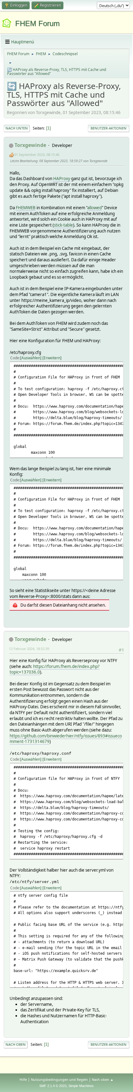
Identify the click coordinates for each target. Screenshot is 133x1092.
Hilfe (23, 1079)
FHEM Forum (37, 23)
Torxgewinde (30, 145)
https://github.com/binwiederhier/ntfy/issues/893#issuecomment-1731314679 (66, 739)
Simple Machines (81, 1086)
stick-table (63, 225)
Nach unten (17, 128)
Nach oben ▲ (103, 1079)
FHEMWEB (26, 207)
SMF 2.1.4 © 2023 (52, 1086)
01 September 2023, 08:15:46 (36, 154)
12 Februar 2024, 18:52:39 (29, 648)
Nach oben (16, 1044)
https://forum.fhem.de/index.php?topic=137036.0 (55, 669)
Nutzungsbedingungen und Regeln (59, 1079)
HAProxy (61, 178)
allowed (94, 207)
